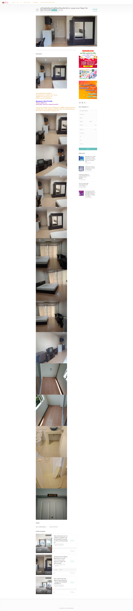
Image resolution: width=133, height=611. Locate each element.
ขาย (17, 2)
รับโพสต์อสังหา (35, 2)
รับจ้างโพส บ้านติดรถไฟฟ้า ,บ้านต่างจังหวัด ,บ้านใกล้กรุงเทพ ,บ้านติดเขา (84, 185)
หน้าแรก (13, 2)
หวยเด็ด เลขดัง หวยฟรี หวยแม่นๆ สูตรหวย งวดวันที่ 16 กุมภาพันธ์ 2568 (90, 168)
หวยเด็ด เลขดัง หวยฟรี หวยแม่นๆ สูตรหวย (47, 2)
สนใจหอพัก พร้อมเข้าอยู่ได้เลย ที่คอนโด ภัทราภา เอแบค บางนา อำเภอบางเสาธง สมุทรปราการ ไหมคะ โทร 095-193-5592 (60, 560)
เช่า (21, 2)
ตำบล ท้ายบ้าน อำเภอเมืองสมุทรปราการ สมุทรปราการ (59, 545)
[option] (66, 31)
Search (88, 148)
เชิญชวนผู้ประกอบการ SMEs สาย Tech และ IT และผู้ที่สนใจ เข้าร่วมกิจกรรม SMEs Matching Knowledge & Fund (90, 159)
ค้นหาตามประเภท (27, 2)
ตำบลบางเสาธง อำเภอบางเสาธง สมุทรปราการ (50, 11)
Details (72, 540)
